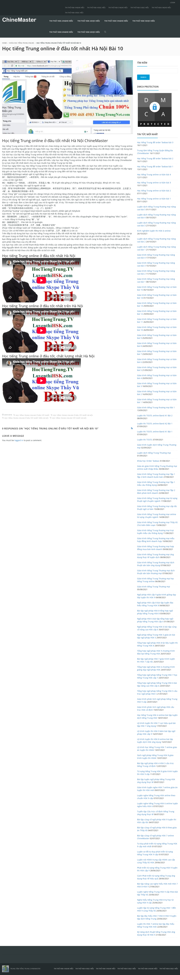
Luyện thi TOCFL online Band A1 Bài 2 (154, 415)
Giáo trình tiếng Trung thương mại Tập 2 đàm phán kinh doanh (156, 491)
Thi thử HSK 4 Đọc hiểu (96, 7)
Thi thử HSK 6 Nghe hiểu (161, 7)
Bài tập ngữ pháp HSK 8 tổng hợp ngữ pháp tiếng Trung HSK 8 (155, 612)
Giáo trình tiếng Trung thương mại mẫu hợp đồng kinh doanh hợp (155, 540)
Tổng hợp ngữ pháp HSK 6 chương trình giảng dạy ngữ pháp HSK (156, 668)
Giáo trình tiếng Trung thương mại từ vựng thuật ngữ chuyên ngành (157, 499)
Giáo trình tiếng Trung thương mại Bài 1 (156, 407)
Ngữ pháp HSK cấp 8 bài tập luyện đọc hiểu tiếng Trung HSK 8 (155, 604)
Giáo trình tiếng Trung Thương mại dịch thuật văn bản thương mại (156, 572)
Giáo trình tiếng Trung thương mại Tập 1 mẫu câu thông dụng (156, 483)
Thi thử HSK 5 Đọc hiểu (139, 7)
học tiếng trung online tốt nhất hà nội (69, 418)
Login (172, 2)
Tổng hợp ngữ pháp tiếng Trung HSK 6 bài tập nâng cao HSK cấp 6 (157, 684)
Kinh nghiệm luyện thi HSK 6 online (154, 230)
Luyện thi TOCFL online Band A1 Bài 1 (154, 431)
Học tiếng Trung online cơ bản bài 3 (154, 182)
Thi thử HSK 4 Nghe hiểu (74, 7)
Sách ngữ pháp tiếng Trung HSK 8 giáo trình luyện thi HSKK (155, 756)
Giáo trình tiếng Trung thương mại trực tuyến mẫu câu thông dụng (155, 531)
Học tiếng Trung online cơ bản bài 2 (154, 190)
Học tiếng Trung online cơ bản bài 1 (154, 198)
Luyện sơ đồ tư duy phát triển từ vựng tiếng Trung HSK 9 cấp (155, 853)
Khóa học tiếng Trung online (21, 43)
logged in (18, 440)
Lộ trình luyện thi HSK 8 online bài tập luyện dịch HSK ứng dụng (155, 740)
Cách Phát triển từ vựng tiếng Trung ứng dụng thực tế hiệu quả (156, 877)
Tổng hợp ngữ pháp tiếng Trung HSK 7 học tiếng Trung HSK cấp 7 (157, 676)
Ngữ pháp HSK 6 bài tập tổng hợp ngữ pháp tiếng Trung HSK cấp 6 (155, 620)
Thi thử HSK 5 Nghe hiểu (118, 7)
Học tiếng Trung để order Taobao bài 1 (155, 166)
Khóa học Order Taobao (148, 461)
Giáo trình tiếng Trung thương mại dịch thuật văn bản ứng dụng (155, 564)
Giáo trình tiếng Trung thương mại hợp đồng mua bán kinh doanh (155, 548)
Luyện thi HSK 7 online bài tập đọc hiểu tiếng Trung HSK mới (155, 925)
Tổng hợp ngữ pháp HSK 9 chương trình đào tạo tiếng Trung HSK (156, 652)
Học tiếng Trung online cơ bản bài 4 (154, 174)
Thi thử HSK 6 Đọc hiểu (74, 13)
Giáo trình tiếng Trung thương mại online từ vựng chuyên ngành (156, 515)
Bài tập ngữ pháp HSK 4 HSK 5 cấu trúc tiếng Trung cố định (155, 764)
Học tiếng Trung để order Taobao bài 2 (155, 158)
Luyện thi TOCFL (144, 439)
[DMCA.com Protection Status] (154, 109)
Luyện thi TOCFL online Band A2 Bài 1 (154, 423)
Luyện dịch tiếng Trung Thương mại (154, 452)
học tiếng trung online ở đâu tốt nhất (32, 415)
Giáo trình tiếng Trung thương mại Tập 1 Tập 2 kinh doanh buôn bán (156, 475)
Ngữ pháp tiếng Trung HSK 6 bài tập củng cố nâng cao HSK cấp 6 (156, 628)
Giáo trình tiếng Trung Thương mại (153, 586)
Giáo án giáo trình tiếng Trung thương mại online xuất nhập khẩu (157, 467)
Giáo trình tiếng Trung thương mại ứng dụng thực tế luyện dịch (155, 556)
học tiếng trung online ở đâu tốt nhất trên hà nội (26, 418)
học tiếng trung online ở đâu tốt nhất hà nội (73, 415)
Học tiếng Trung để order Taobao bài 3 (155, 142)
